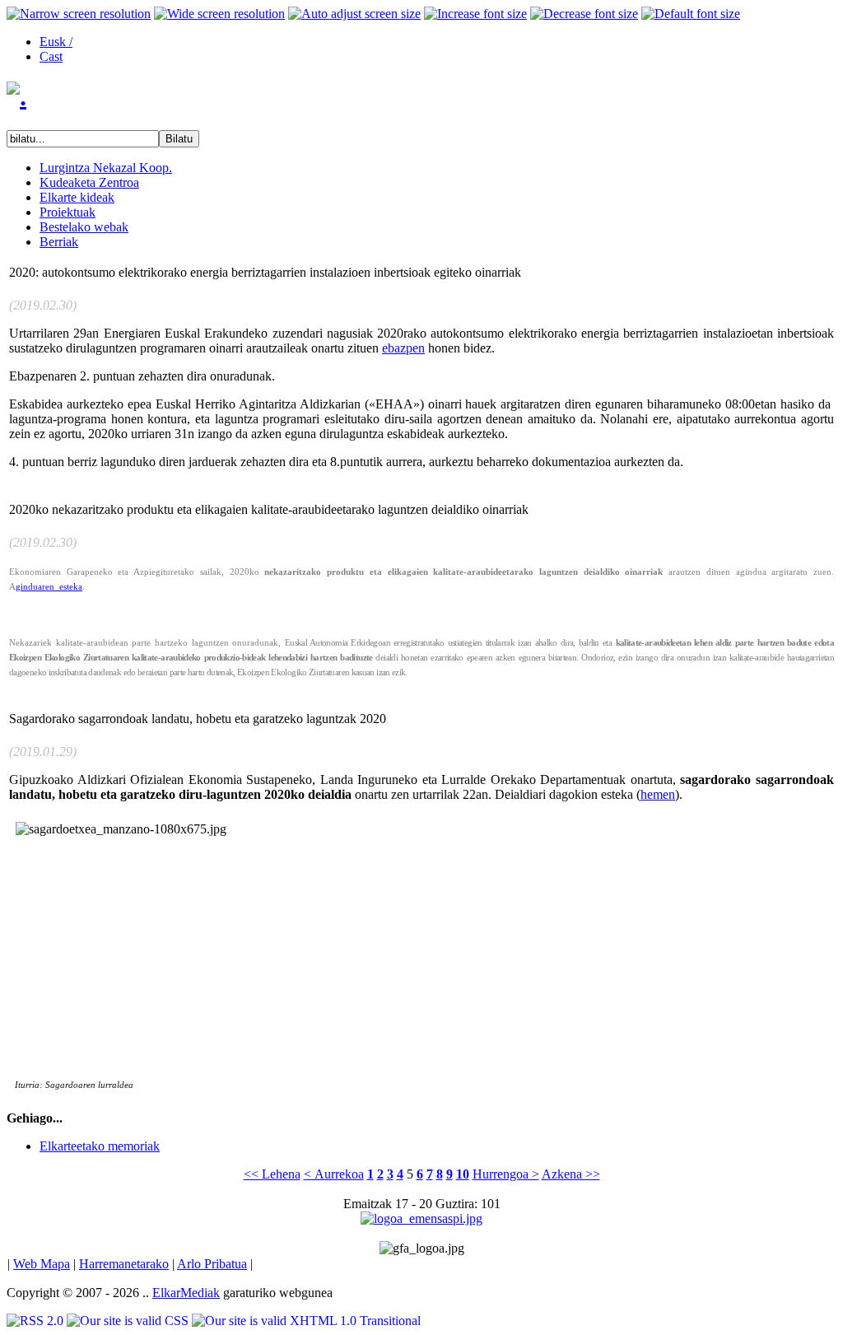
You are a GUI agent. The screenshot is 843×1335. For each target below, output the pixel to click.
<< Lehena (272, 1174)
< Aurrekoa (334, 1174)
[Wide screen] (219, 14)
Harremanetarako (124, 1264)
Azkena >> (571, 1174)
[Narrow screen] (79, 14)
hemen (657, 794)
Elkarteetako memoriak (100, 1146)
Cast (51, 56)
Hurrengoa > (506, 1174)
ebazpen (403, 348)
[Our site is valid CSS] (129, 1321)
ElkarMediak (186, 1293)
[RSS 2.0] (37, 1321)
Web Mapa (41, 1264)
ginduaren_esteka (49, 586)
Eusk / (56, 42)
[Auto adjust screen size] (354, 14)
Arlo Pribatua (212, 1264)
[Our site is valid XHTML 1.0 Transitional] (306, 1321)
